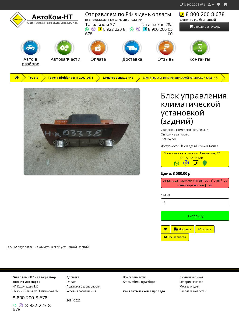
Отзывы (166, 59)
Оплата (98, 59)
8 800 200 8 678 (194, 5)
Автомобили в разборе (139, 282)
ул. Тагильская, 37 (207, 153)
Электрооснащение (117, 78)
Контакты (200, 59)
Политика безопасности (83, 286)
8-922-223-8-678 (32, 307)
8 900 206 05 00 (159, 31)
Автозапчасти (65, 59)
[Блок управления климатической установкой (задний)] (82, 131)
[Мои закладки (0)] (218, 5)
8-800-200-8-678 (30, 297)
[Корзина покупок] (225, 5)
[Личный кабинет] (211, 5)
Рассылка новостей (193, 291)
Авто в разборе (30, 61)
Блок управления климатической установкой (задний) (51, 247)
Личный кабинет (191, 277)
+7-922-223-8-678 (191, 158)
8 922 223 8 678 (105, 31)
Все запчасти (176, 237)
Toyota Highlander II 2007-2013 (70, 78)
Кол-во (165, 195)
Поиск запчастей (134, 277)
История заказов (191, 282)
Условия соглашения (81, 291)
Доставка (132, 59)
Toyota (33, 78)
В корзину (195, 215)
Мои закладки (189, 286)
